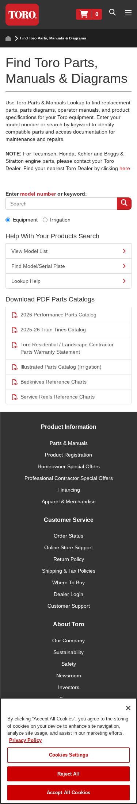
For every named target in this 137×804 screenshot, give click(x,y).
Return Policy (68, 559)
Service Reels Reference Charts (57, 397)
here (124, 168)
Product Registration (68, 455)
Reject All (68, 774)
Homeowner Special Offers (69, 466)
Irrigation (60, 220)
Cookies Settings (68, 755)
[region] (68, 751)
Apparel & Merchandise (69, 501)
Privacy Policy (25, 740)
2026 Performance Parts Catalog (58, 315)
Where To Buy (68, 582)
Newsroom (68, 675)
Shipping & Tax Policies (68, 571)
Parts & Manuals (69, 443)
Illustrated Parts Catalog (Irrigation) (61, 367)
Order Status (68, 536)
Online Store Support (68, 547)
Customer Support (68, 606)
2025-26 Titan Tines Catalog (53, 329)
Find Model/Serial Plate (38, 266)
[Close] (128, 708)
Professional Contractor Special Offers (68, 478)
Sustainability (68, 652)
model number (38, 194)
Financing (68, 490)
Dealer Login (68, 594)
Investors (68, 687)
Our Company (68, 640)
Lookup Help (26, 281)
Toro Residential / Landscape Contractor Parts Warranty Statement (67, 348)
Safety (68, 664)
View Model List (29, 251)
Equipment (25, 220)
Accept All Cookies (68, 792)
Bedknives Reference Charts (53, 382)
